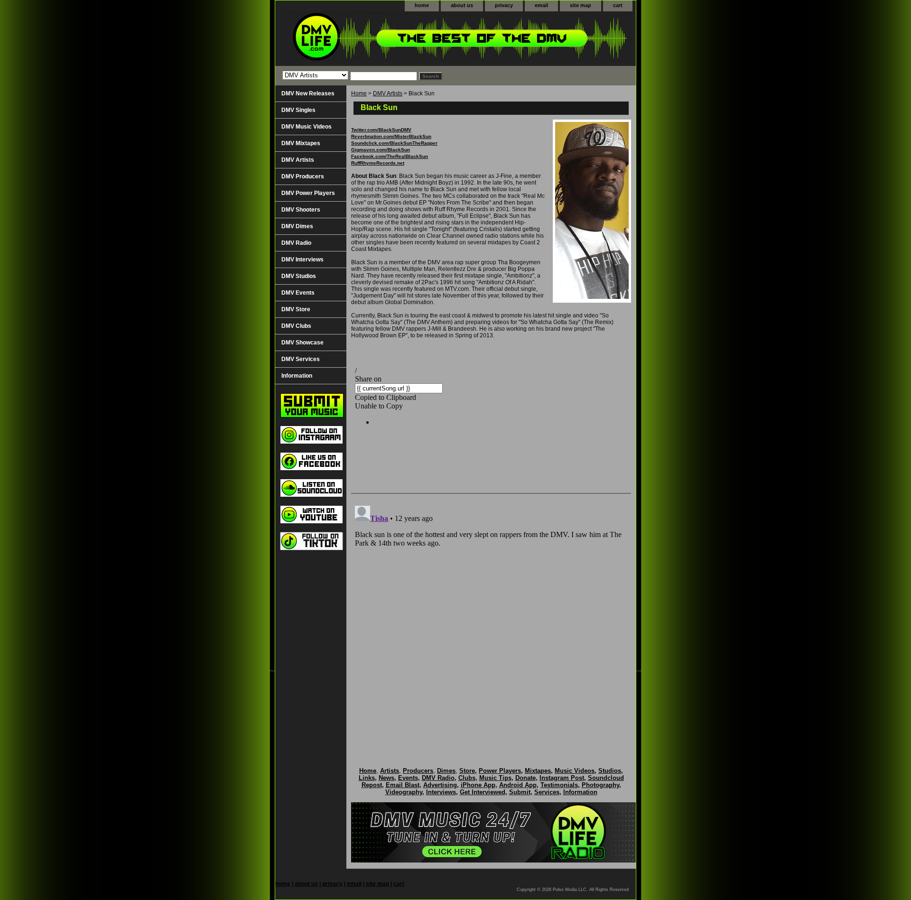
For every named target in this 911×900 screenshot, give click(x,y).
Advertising (440, 785)
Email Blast (402, 785)
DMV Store (295, 309)
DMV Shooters (300, 209)
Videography (403, 792)
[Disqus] (491, 620)
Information (296, 375)
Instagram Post (561, 777)
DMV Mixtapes (300, 143)
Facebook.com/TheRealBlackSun (389, 156)
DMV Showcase (302, 342)
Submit (519, 792)
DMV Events (298, 292)
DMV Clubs (296, 326)
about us (462, 5)
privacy (504, 5)
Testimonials (559, 785)
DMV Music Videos (306, 126)
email (541, 5)
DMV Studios (298, 276)
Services (546, 792)
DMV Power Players (308, 193)
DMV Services (300, 359)
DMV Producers (302, 176)
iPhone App (478, 785)
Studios (609, 770)
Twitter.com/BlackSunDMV (381, 129)
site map (580, 5)
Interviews (441, 792)
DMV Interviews (302, 259)
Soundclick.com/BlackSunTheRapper (394, 143)
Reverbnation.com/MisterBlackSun (391, 136)
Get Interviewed (482, 792)
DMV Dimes (297, 226)
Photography (600, 785)
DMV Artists (387, 93)
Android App (518, 785)
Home (359, 93)
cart (618, 5)
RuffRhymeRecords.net (377, 163)
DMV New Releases (308, 93)
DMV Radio (296, 243)
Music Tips (495, 777)
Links (367, 777)
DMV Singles (298, 110)
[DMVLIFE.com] (393, 38)
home (422, 5)
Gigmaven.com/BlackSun (380, 149)
